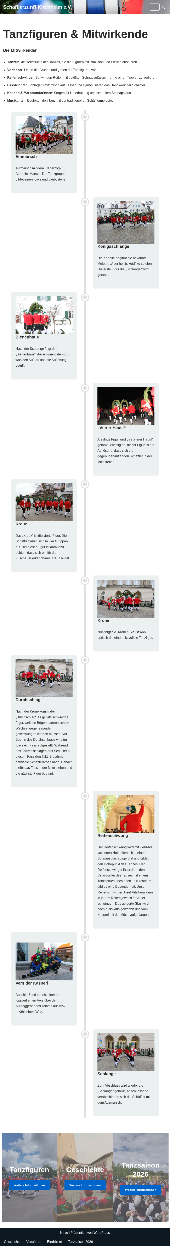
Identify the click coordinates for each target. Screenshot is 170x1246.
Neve (64, 1232)
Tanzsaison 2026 (80, 1242)
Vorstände (33, 1242)
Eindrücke (54, 1242)
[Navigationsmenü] (155, 7)
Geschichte (12, 1242)
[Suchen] (163, 7)
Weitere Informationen (29, 1185)
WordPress (102, 1232)
